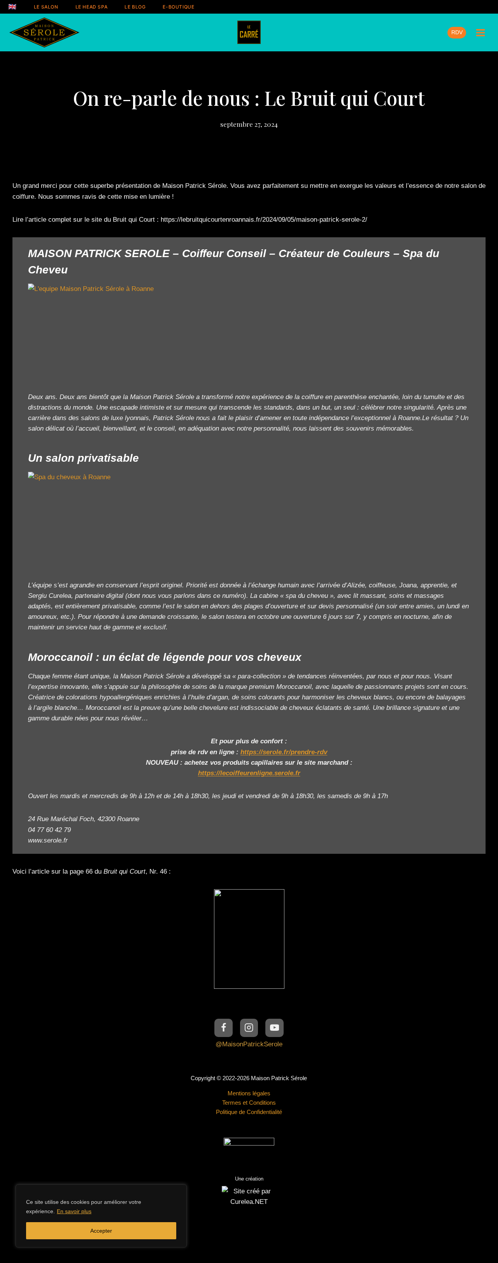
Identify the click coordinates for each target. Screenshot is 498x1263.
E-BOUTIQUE (178, 7)
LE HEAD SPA (91, 7)
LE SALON (46, 7)
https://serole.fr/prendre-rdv (283, 752)
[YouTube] (274, 1028)
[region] (101, 1215)
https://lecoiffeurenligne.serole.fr (249, 773)
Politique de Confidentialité (249, 1112)
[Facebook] (223, 1028)
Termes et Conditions (249, 1102)
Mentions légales (249, 1093)
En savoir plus (74, 1211)
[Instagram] (249, 1028)
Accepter (101, 1231)
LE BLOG (135, 7)
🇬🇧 (12, 7)
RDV (457, 32)
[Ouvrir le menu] (480, 32)
